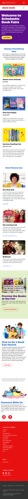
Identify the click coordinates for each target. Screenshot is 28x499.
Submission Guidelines (8, 446)
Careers (4, 444)
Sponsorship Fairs (7, 440)
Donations (5, 439)
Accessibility (5, 437)
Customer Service (7, 475)
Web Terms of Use (19, 485)
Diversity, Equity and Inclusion (10, 435)
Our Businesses (6, 433)
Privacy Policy (11, 485)
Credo (4, 431)
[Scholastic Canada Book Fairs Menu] (24, 7)
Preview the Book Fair (10, 309)
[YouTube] (9, 473)
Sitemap (5, 485)
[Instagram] (3, 473)
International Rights (7, 447)
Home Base (5, 462)
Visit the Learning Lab (9, 236)
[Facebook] (6, 473)
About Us (5, 430)
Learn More (6, 37)
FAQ (4, 451)
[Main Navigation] (24, 2)
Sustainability (6, 442)
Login (4, 204)
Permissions (6, 449)
